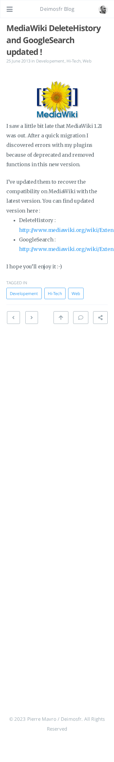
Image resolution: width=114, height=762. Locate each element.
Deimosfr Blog (57, 8)
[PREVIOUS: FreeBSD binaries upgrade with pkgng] (31, 317)
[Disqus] (57, 418)
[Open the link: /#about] (103, 9)
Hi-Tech (73, 61)
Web (87, 61)
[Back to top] (61, 317)
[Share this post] (100, 317)
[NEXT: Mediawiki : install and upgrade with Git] (13, 317)
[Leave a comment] (80, 317)
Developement (50, 61)
